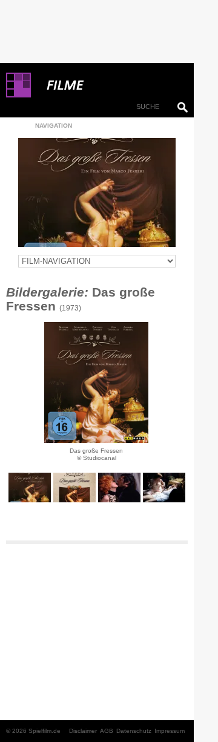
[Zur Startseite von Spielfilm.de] (18, 95)
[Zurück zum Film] (97, 192)
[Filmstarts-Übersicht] (109, 85)
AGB (106, 730)
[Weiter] (96, 382)
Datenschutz (133, 730)
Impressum (169, 730)
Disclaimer (83, 730)
